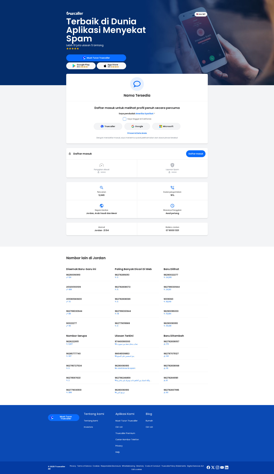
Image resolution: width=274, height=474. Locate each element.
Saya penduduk (136, 113)
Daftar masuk (196, 153)
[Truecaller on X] (213, 468)
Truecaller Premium (125, 433)
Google (139, 126)
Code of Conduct (152, 466)
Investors (88, 427)
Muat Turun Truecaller (98, 57)
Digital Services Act (195, 466)
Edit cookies (137, 469)
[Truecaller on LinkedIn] (226, 468)
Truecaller (109, 126)
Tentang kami (91, 420)
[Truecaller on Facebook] (208, 468)
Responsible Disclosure (111, 466)
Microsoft (168, 126)
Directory (140, 466)
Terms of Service (84, 466)
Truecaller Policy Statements (173, 466)
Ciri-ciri (119, 427)
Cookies (96, 466)
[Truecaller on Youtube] (222, 468)
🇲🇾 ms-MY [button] (200, 14)
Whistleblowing (128, 466)
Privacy (119, 445)
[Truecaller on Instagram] (217, 468)
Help (117, 452)
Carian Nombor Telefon (127, 439)
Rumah (149, 420)
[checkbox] (96, 414)
